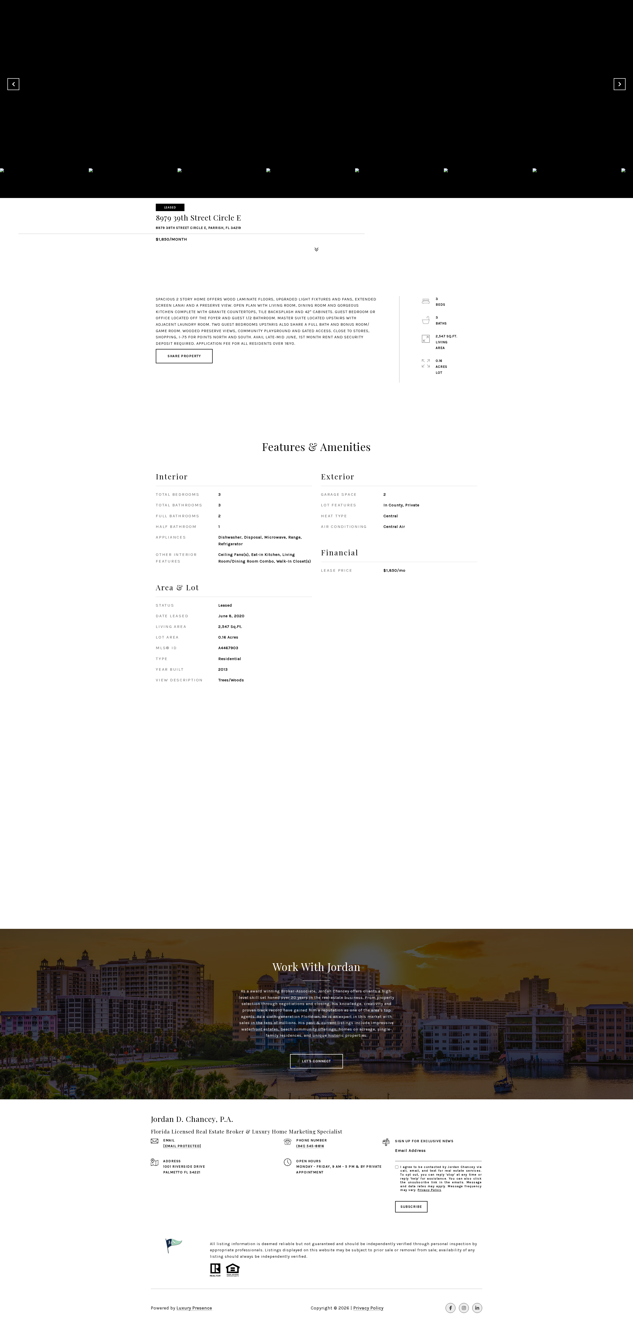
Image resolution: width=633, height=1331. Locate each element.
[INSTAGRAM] (464, 1308)
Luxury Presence (194, 1308)
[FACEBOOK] (450, 1308)
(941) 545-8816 (310, 1146)
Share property (184, 356)
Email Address (410, 1150)
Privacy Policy (429, 1190)
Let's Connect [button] (316, 1061)
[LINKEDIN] (477, 1308)
